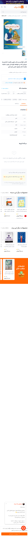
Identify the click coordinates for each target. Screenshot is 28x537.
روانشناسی (15, 99)
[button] (2, 205)
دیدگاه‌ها (17, 103)
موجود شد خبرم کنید (13, 534)
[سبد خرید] (5, 7)
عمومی (20, 99)
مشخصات (23, 103)
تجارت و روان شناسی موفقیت (15, 72)
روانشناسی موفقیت (7, 99)
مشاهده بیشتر (5, 192)
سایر (26, 59)
